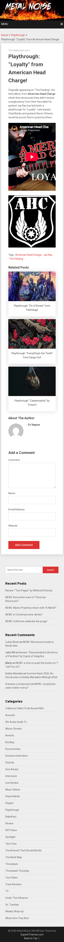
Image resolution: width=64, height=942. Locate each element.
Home (4, 35)
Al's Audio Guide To (16, 721)
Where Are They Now (17, 918)
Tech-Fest (11, 843)
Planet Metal (12, 796)
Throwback (11, 864)
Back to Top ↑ (32, 938)
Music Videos (12, 789)
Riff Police (11, 830)
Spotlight (10, 837)
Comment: (14, 460)
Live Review (11, 782)
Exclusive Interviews (16, 755)
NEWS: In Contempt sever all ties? (24, 614)
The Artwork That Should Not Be (23, 850)
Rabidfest (10, 816)
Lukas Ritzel (12, 642)
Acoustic (10, 715)
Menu (4, 24)
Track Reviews (13, 884)
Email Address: (16, 509)
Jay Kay (47, 254)
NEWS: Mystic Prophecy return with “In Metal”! (30, 607)
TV (7, 891)
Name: (12, 493)
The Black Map (13, 857)
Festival (9, 762)
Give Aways (11, 769)
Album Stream (13, 728)
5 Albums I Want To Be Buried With (24, 708)
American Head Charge (28, 254)
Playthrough (18, 35)
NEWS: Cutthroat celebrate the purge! (26, 621)
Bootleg (9, 742)
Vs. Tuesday (12, 904)
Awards (9, 735)
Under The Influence (16, 897)
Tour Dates (11, 877)
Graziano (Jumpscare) (18, 684)
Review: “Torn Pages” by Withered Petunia (28, 590)
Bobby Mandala (14, 673)
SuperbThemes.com (32, 934)
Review (9, 823)
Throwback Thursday (17, 870)
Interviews (11, 776)
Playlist (9, 803)
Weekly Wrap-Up (14, 911)
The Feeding (16, 258)
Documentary (13, 749)
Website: (13, 525)
